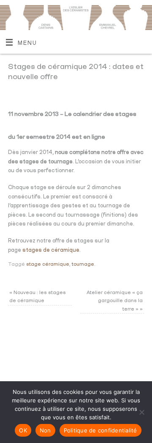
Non (45, 430)
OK (23, 430)
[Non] (141, 412)
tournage (83, 264)
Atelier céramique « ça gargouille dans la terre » (115, 301)
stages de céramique (50, 250)
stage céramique (47, 264)
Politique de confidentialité (100, 430)
